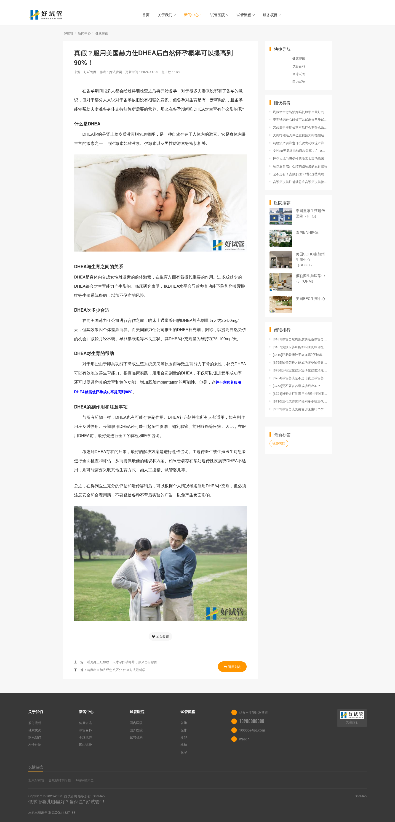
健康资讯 (101, 33)
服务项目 (270, 14)
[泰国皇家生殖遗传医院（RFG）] (281, 216)
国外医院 (136, 730)
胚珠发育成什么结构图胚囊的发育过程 (300, 166)
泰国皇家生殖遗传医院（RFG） (310, 213)
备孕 (184, 722)
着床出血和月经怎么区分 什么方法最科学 (116, 669)
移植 (184, 744)
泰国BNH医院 (307, 232)
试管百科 (298, 66)
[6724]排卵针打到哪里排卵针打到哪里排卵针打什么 (300, 393)
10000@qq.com (252, 730)
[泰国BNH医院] (281, 238)
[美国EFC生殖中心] (281, 304)
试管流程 (244, 14)
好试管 (68, 33)
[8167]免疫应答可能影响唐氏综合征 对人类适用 (300, 347)
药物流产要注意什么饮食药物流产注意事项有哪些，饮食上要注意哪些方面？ (300, 143)
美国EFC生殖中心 (310, 298)
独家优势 (34, 730)
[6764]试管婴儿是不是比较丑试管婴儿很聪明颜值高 (300, 378)
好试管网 (90, 71)
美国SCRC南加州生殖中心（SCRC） (310, 259)
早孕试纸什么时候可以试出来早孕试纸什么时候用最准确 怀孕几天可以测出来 (300, 119)
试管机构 (136, 737)
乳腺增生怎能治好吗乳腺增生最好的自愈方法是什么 (300, 111)
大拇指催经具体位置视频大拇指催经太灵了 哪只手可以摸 (300, 135)
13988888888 (251, 721)
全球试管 (298, 74)
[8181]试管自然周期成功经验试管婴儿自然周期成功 (300, 339)
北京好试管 (36, 780)
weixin (244, 739)
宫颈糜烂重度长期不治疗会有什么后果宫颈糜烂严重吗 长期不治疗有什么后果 (300, 127)
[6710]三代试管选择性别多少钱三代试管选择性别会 (300, 401)
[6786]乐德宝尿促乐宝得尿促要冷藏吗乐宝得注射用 (300, 370)
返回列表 (234, 666)
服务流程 (34, 722)
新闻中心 (191, 14)
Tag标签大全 (84, 780)
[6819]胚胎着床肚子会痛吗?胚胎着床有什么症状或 (300, 354)
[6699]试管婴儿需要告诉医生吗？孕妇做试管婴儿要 (300, 409)
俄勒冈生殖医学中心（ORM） (310, 278)
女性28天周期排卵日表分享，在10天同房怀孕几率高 (300, 150)
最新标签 (282, 434)
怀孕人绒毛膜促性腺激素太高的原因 (298, 158)
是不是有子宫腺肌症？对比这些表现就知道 (300, 174)
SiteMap (99, 796)
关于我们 (165, 14)
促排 (184, 730)
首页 (145, 14)
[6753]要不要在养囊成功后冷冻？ (296, 385)
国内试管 (298, 81)
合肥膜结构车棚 (60, 780)
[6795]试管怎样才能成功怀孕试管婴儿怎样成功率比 (300, 362)
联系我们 (34, 737)
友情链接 (34, 744)
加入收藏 (162, 636)
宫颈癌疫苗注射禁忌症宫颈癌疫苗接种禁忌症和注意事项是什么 (300, 181)
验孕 (184, 752)
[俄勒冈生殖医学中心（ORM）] (281, 282)
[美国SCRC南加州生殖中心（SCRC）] (281, 259)
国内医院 (136, 722)
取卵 (184, 737)
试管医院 (217, 14)
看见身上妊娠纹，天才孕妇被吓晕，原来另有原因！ (123, 662)
